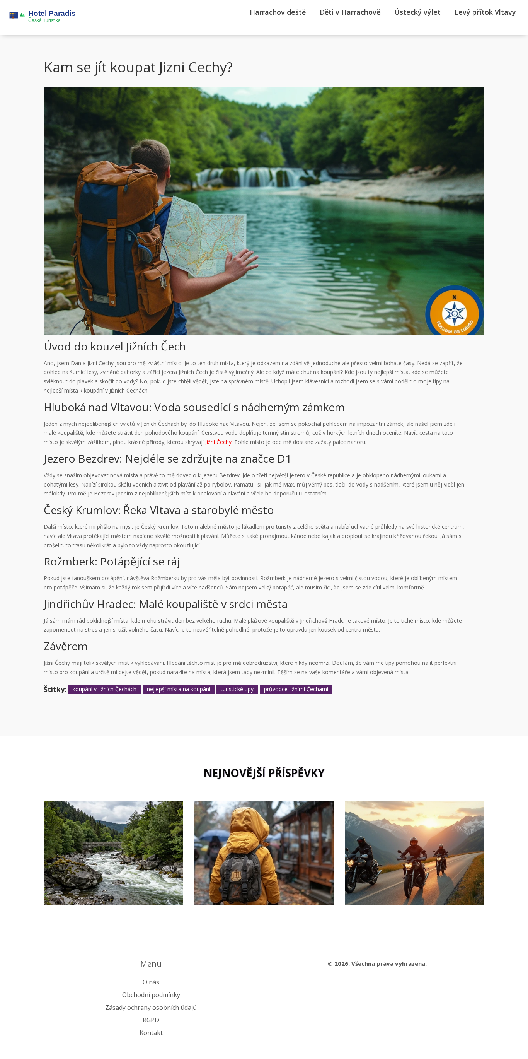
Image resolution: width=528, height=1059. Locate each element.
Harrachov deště (278, 12)
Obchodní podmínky (151, 995)
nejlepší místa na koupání (178, 689)
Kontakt (151, 1032)
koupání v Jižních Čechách (104, 689)
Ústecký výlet (417, 12)
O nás (151, 982)
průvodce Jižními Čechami (296, 689)
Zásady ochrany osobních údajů (151, 1007)
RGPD (151, 1020)
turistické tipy (237, 689)
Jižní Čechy (218, 442)
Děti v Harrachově (350, 12)
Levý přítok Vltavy (485, 12)
